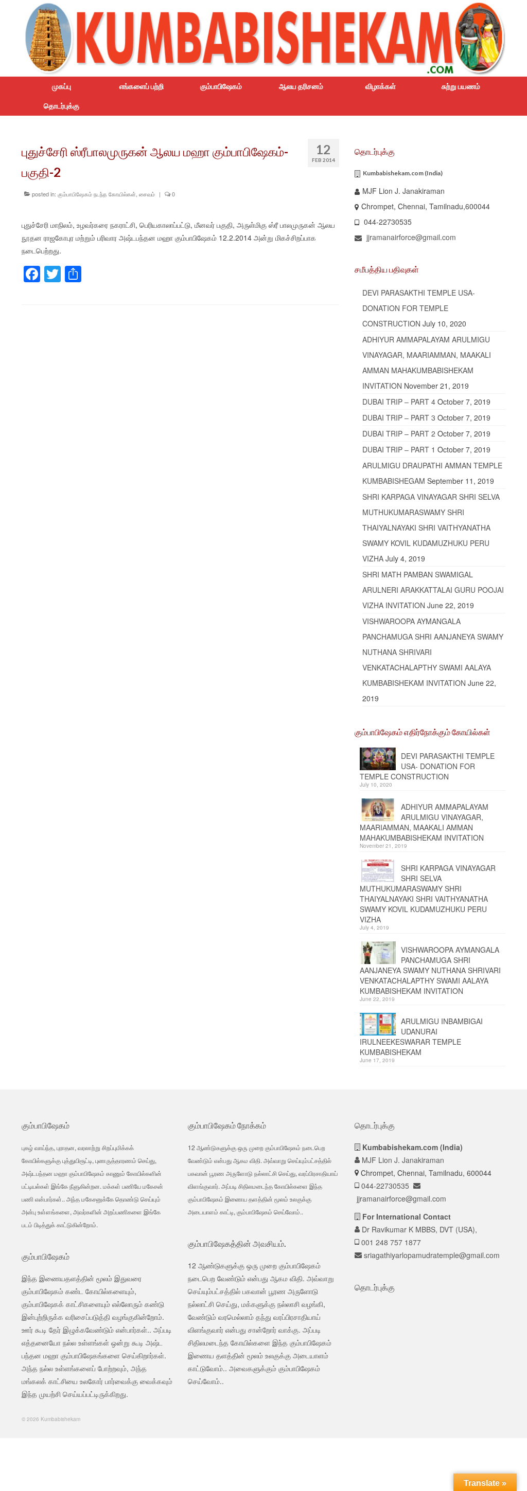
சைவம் (147, 194)
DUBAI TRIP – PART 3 (398, 417)
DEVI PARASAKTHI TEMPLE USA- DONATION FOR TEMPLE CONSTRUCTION (418, 308)
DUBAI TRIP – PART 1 (398, 449)
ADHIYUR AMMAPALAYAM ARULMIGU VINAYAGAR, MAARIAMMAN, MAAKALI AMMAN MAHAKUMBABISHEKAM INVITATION (424, 822)
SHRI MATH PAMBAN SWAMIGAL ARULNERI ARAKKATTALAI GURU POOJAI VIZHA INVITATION (433, 589)
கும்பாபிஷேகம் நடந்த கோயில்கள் (97, 194)
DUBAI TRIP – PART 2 (398, 433)
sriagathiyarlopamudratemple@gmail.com (431, 1255)
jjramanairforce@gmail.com (410, 237)
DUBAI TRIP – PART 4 (398, 401)
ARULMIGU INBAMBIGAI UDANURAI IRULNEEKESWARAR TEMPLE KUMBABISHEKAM (421, 1036)
